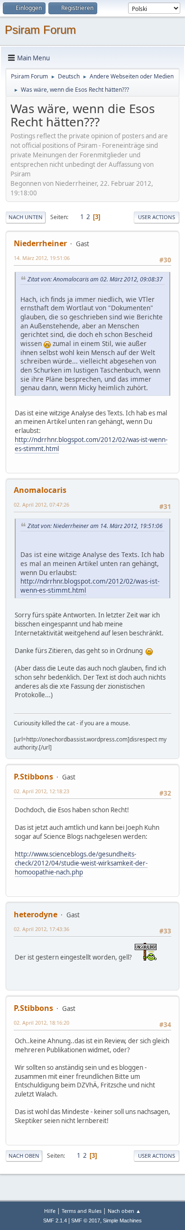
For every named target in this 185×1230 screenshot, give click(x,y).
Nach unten (26, 217)
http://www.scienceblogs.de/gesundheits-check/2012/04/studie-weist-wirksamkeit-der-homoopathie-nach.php (81, 863)
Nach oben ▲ (124, 1210)
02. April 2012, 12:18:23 (41, 791)
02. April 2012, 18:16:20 (41, 1022)
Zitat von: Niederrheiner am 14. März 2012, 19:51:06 (95, 526)
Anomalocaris (40, 490)
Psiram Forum (40, 29)
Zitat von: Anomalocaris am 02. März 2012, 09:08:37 (95, 279)
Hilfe (50, 1210)
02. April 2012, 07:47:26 (41, 504)
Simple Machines (122, 1220)
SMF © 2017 (85, 1220)
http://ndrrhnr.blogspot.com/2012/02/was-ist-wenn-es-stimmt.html (91, 444)
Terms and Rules (82, 1210)
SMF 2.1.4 (55, 1220)
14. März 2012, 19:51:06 (42, 257)
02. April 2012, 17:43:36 (41, 928)
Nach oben (24, 1155)
